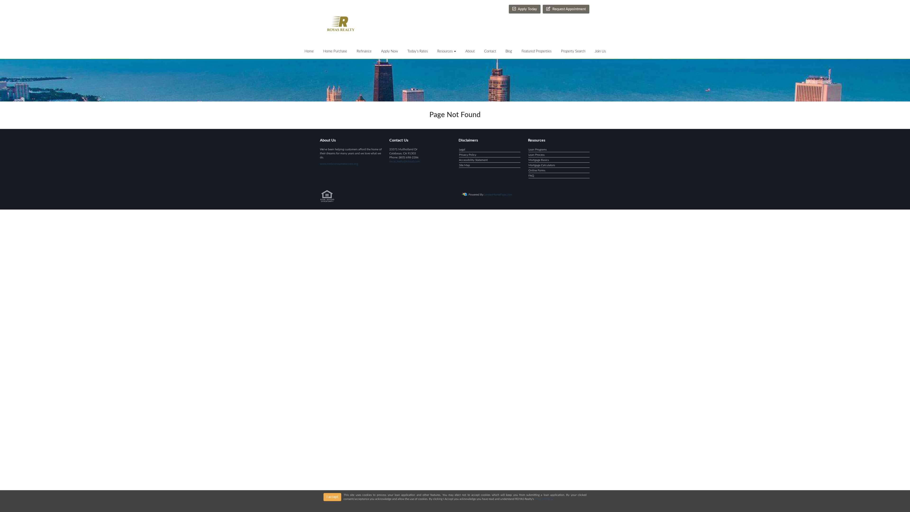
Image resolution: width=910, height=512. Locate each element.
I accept (332, 497)
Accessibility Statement (473, 160)
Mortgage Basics (538, 160)
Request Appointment (568, 9)
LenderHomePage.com (498, 194)
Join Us (600, 51)
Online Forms (536, 170)
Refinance (364, 51)
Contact (490, 51)
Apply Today (527, 9)
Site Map (464, 165)
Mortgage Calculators (541, 165)
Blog (508, 51)
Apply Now (389, 51)
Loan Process (536, 154)
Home (309, 51)
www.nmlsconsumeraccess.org (339, 163)
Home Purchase (335, 51)
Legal (462, 149)
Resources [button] (445, 51)
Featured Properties (536, 51)
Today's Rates (417, 51)
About (470, 51)
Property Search (573, 51)
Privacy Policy (467, 154)
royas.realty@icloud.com (404, 161)
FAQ (531, 175)
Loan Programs (537, 149)
